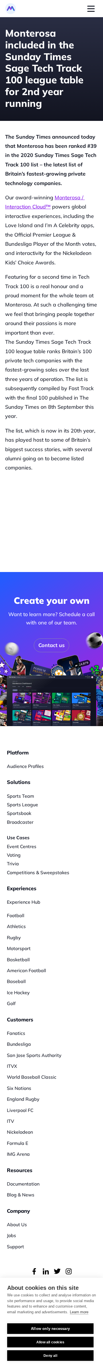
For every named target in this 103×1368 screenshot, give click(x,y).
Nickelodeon (20, 1132)
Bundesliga (19, 1044)
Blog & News (20, 1195)
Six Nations (19, 1088)
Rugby (14, 937)
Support (15, 1246)
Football (15, 915)
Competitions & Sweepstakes (38, 872)
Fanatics (16, 1033)
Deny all (50, 1356)
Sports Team (20, 796)
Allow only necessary (50, 1328)
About (13, 1224)
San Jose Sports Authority (34, 1055)
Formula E (17, 1143)
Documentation (23, 1184)
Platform (18, 752)
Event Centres (21, 846)
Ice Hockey (18, 992)
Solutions (18, 782)
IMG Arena (18, 1154)
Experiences (21, 888)
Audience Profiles (25, 766)
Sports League (22, 804)
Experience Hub (23, 902)
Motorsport (19, 948)
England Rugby (23, 1099)
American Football (26, 970)
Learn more (79, 1312)
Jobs (11, 1235)
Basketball (18, 959)
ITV (10, 1121)
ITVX (12, 1066)
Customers (20, 1019)
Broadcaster (20, 822)
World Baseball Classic (31, 1077)
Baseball (16, 981)
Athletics (16, 926)
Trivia (13, 863)
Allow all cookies (50, 1342)
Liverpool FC (20, 1110)
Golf (11, 1003)
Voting (14, 855)
